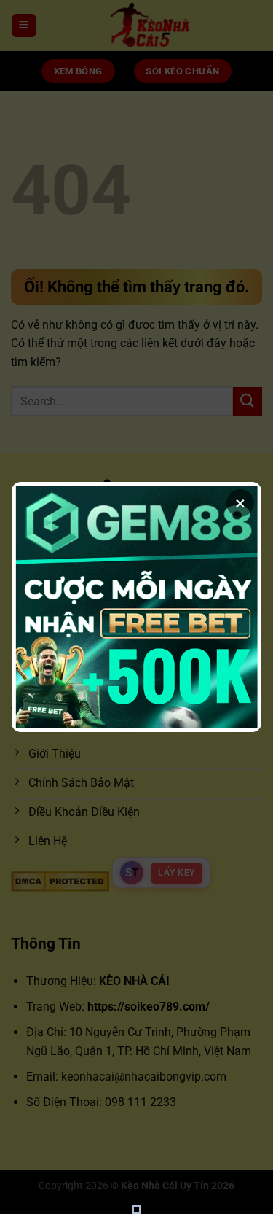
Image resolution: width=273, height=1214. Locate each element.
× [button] (240, 503)
